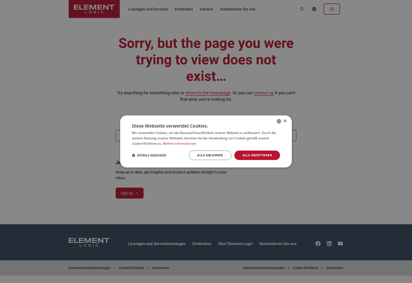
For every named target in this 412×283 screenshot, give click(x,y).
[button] (149, 155)
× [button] (284, 121)
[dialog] (206, 141)
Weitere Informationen (179, 143)
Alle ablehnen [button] (210, 155)
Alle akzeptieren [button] (257, 155)
